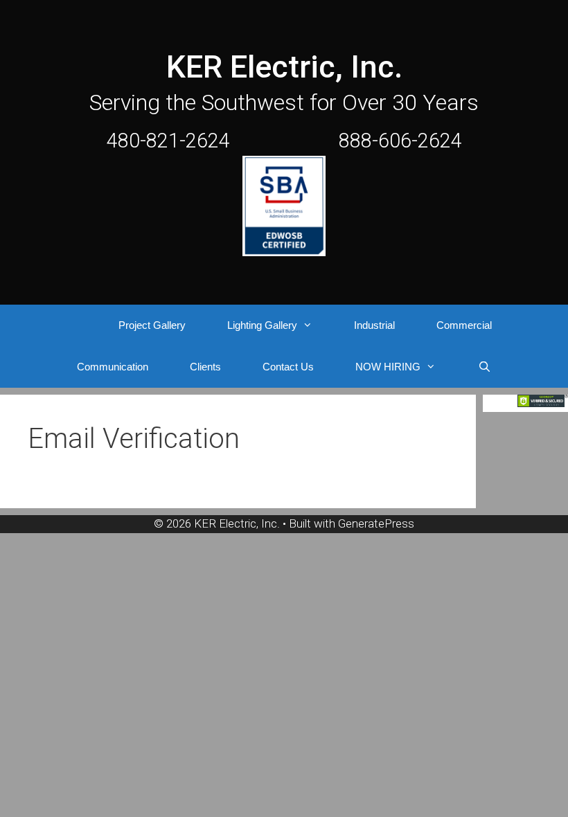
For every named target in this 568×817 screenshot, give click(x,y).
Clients (205, 366)
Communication (112, 366)
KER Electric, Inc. (284, 66)
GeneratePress (376, 523)
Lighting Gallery (262, 325)
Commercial (464, 325)
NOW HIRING (387, 366)
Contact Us (288, 366)
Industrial (374, 325)
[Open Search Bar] (483, 367)
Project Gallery (152, 325)
